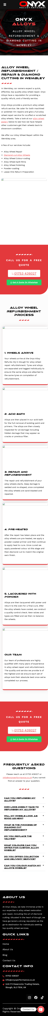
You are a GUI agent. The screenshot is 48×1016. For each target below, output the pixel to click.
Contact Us (9, 960)
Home (6, 944)
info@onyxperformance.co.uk (17, 777)
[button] (5, 4)
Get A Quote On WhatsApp (25, 282)
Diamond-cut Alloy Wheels (17, 155)
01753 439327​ (25, 273)
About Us (8, 949)
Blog (5, 955)
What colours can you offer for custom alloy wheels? (21, 847)
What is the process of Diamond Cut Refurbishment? (20, 827)
